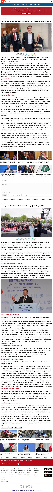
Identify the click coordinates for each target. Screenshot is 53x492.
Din (26, 4)
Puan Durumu (21, 472)
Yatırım (20, 427)
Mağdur (7, 148)
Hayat (35, 4)
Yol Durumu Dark (4, 470)
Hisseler (29, 472)
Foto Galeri (36, 468)
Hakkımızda (13, 490)
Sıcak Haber (36, 475)
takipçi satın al (13, 475)
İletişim (17, 490)
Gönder (4, 195)
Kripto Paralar (30, 474)
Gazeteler (36, 474)
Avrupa (18, 4)
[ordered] (17, 195)
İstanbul (11, 427)
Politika (39, 4)
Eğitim (30, 4)
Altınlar (29, 468)
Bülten (23, 4)
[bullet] (19, 195)
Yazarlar (36, 472)
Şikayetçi (21, 148)
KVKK (30, 490)
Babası (2, 148)
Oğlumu (12, 148)
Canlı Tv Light (3, 472)
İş (7, 427)
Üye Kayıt (3, 479)
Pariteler (29, 475)
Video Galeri (36, 470)
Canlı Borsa (20, 468)
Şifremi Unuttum (4, 481)
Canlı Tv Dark (12, 468)
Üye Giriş (2, 477)
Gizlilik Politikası (22, 490)
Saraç (16, 148)
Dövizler (29, 470)
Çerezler (26, 490)
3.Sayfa (14, 4)
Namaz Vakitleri (21, 470)
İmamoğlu (3, 427)
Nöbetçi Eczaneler (13, 472)
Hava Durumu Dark (4, 468)
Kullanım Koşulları (34, 490)
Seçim (16, 427)
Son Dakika (12, 474)
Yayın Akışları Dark (13, 470)
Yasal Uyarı (40, 490)
